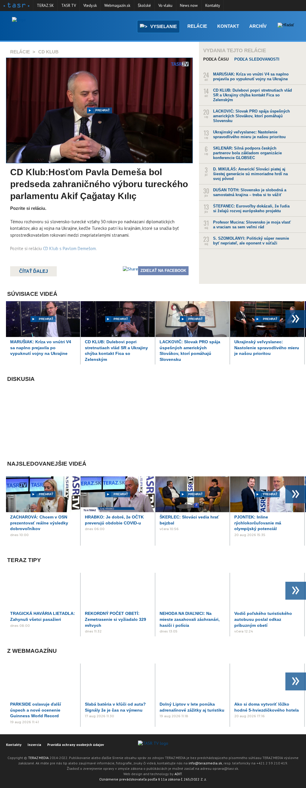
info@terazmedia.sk (205, 763)
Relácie (197, 26)
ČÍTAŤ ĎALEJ (33, 271)
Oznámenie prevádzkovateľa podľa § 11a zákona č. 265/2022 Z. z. (153, 779)
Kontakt (228, 26)
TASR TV (68, 5)
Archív (258, 26)
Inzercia (34, 744)
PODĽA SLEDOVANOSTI (256, 59)
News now (189, 5)
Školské (144, 5)
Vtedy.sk (90, 5)
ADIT (178, 774)
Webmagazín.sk (117, 5)
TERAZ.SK (45, 5)
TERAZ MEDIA (38, 757)
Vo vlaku (165, 5)
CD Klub (48, 51)
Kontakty (212, 5)
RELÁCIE (20, 51)
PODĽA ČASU (216, 59)
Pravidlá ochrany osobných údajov (75, 744)
